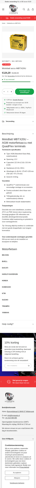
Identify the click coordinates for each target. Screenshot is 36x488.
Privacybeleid (24, 467)
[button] (33, 9)
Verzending (11, 76)
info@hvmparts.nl (13, 415)
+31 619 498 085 (11, 418)
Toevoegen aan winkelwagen (24, 91)
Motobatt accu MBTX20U (14, 23)
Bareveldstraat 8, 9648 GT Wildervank (20, 411)
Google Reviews (18, 100)
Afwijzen (17, 478)
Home (3, 23)
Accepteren (17, 473)
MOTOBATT (6, 61)
